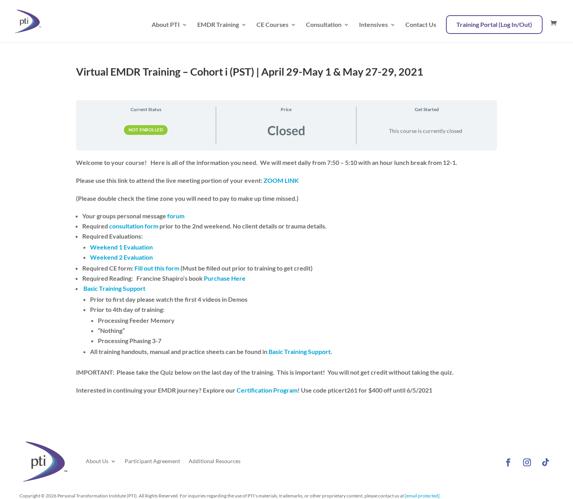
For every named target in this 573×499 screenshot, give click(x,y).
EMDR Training (218, 25)
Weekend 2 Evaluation (121, 257)
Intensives (373, 25)
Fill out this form (156, 268)
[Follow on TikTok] (546, 462)
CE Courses (272, 25)
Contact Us (420, 25)
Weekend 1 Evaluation (122, 247)
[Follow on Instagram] (527, 462)
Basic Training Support (114, 288)
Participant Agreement (152, 461)
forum (175, 215)
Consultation (323, 25)
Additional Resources (215, 461)
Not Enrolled (146, 129)
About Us (97, 461)
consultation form (133, 226)
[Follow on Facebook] (508, 462)
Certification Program (266, 390)
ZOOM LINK (281, 180)
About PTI (166, 25)
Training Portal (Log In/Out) (494, 24)
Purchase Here (224, 278)
